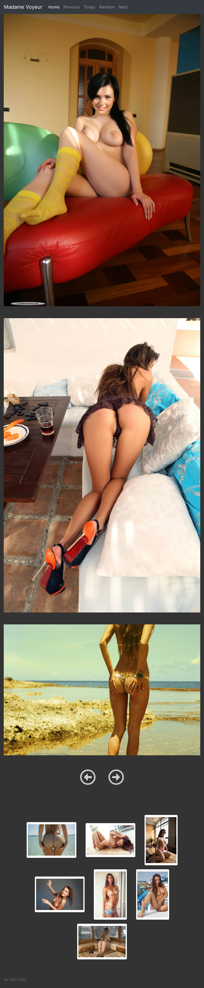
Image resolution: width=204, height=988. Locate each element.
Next (123, 6)
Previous (71, 6)
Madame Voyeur (23, 7)
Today (89, 6)
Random (107, 6)
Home (54, 6)
